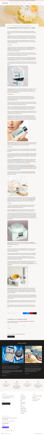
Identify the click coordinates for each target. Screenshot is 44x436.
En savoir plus (4, 375)
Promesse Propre (23, 397)
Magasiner (12, 2)
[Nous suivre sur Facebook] (2, 430)
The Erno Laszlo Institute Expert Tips (32, 364)
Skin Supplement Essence (11, 142)
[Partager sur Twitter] (28, 313)
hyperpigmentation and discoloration (27, 166)
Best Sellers (17, 2)
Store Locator (22, 406)
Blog (21, 400)
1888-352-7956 (6, 423)
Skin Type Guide (35, 400)
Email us (3, 425)
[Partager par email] (35, 313)
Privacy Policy (22, 403)
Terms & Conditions (23, 411)
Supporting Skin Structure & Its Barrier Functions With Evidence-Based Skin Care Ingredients (11, 367)
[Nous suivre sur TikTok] (13, 430)
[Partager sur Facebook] (24, 313)
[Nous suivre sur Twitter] (4, 430)
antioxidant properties (16, 159)
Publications (4, 364)
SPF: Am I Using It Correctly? (32, 366)
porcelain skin (9, 264)
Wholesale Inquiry (23, 408)
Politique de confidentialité (23, 321)
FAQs (21, 405)
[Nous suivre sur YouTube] (11, 430)
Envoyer (11, 336)
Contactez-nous (22, 402)
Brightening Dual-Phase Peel (12, 288)
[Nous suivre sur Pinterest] (9, 430)
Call (2, 423)
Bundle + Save (23, 2)
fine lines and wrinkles (29, 263)
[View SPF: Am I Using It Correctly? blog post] (33, 354)
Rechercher (34, 397)
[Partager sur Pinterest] (31, 313)
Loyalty (35, 3)
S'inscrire (6, 403)
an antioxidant (13, 209)
